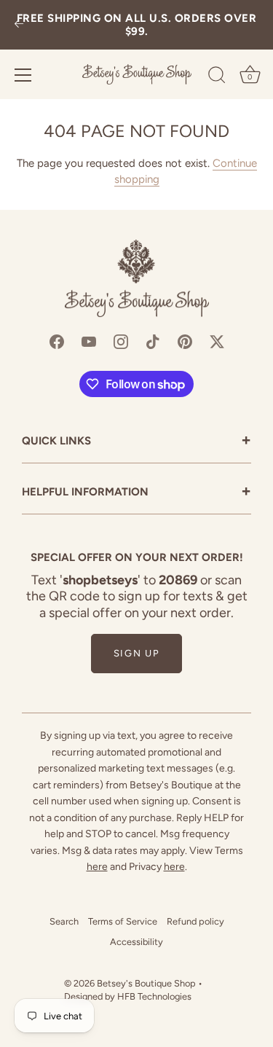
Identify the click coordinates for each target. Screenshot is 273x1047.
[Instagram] (121, 340)
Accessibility (136, 941)
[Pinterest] (185, 340)
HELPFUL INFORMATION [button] (136, 493)
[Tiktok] (153, 340)
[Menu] (23, 75)
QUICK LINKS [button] (136, 442)
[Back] (19, 25)
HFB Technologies (154, 996)
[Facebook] (57, 340)
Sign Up (137, 653)
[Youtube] (89, 340)
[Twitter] (217, 340)
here (97, 866)
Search (64, 921)
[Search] (217, 77)
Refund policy (195, 921)
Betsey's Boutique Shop (146, 983)
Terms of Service (122, 921)
